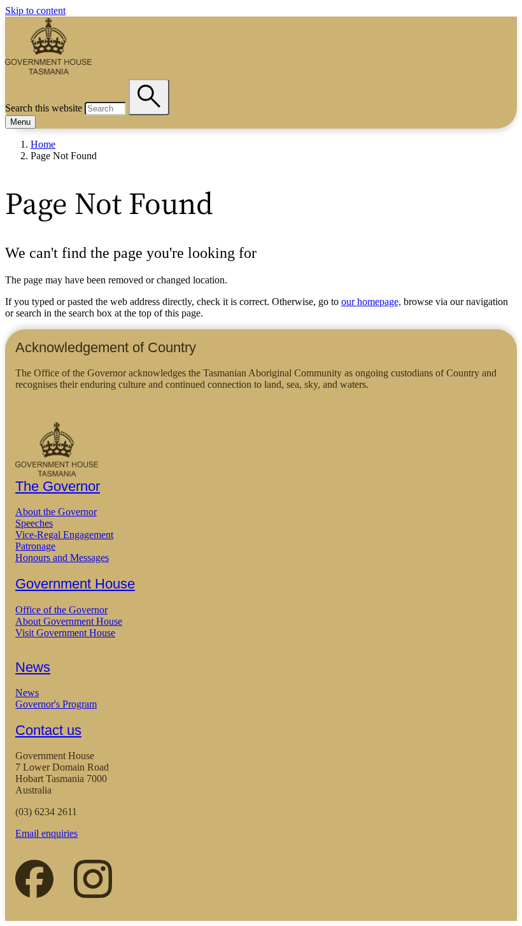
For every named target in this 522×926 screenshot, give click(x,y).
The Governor (57, 486)
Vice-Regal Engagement (64, 534)
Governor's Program (56, 704)
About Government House (68, 621)
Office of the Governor (61, 609)
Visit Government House (65, 632)
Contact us (48, 730)
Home (43, 144)
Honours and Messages (62, 557)
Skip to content (35, 10)
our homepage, (371, 301)
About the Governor (56, 511)
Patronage (35, 546)
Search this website (43, 108)
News (32, 667)
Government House (75, 584)
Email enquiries (46, 833)
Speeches (34, 523)
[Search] (149, 97)
